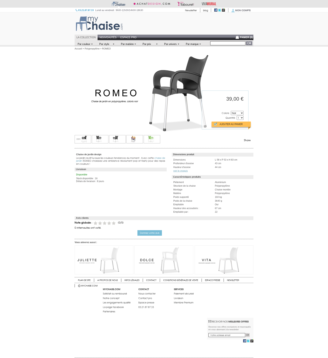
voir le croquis (180, 170)
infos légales (132, 280)
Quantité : (231, 117)
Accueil (78, 48)
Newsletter (191, 10)
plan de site (84, 280)
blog (205, 10)
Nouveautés (108, 37)
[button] (149, 232)
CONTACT (151, 280)
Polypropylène (92, 48)
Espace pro (128, 37)
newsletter (233, 280)
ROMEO (106, 48)
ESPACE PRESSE (212, 280)
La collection (86, 37)
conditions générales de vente (180, 280)
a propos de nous (107, 280)
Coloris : (226, 113)
